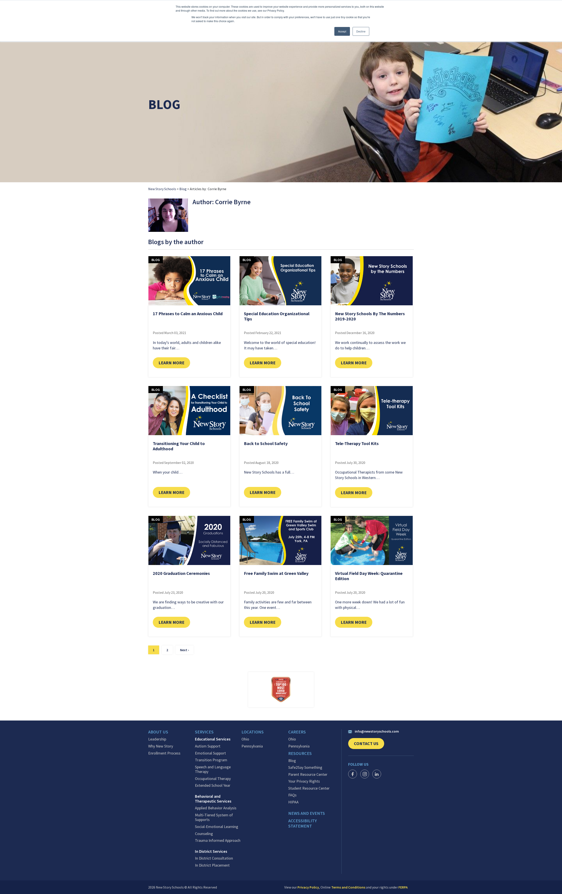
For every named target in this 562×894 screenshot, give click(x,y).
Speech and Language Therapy (213, 769)
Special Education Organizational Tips (276, 316)
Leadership (157, 739)
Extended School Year (212, 785)
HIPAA (293, 802)
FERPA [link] (403, 887)
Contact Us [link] (369, 745)
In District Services (211, 851)
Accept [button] (342, 31)
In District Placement (212, 865)
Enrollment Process (164, 753)
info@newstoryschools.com (377, 731)
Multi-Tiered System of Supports (214, 817)
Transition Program (211, 760)
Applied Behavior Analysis (215, 808)
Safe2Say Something (305, 767)
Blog (183, 189)
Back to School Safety (266, 443)
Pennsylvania (252, 746)
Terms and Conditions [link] (348, 887)
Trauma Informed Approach (217, 840)
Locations (252, 732)
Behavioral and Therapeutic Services (213, 798)
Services (204, 732)
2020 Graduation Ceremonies (181, 573)
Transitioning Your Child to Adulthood (179, 446)
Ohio (245, 739)
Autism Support (207, 746)
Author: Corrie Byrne (222, 201)
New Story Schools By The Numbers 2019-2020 (370, 316)
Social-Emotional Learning (216, 826)
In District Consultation (214, 858)
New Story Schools (162, 189)
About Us (158, 732)
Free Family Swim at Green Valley (276, 573)
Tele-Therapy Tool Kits (357, 443)
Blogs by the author (176, 242)
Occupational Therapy (213, 778)
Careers (297, 732)
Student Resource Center (309, 788)
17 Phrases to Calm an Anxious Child (188, 313)
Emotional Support (210, 753)
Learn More (174, 362)
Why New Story (160, 746)
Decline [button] (361, 31)
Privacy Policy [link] (308, 887)
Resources (300, 753)
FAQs (292, 795)
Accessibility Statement (302, 823)
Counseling (204, 833)
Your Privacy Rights (304, 781)
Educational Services (213, 739)
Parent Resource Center (307, 774)
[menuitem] (171, 733)
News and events (306, 813)
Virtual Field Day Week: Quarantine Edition (369, 575)
